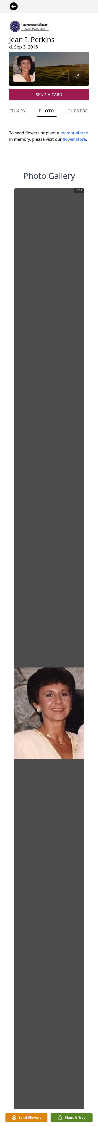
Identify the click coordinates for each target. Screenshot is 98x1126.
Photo (47, 111)
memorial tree (74, 133)
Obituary (14, 111)
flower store (74, 139)
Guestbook (81, 111)
